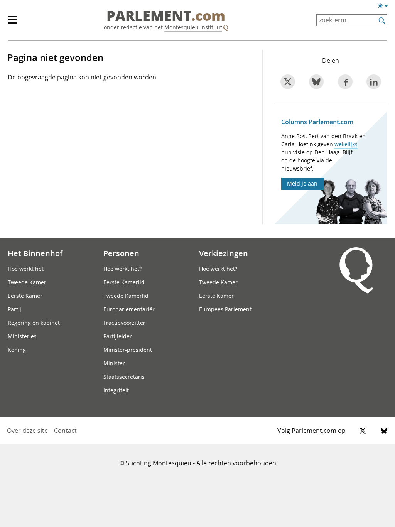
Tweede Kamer (27, 282)
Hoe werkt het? (122, 268)
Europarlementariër (129, 309)
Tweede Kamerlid (126, 295)
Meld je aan (302, 183)
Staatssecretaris (124, 376)
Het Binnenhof (35, 253)
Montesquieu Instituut (193, 27)
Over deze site (27, 430)
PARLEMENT (165, 16)
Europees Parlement (225, 309)
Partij (14, 309)
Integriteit (116, 390)
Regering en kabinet (34, 322)
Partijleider (117, 336)
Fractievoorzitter (124, 322)
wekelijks (346, 144)
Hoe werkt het (26, 268)
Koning (17, 349)
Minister (114, 363)
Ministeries (22, 336)
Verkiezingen (223, 253)
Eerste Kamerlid (124, 282)
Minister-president (127, 349)
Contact (65, 430)
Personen (121, 253)
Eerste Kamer (25, 295)
